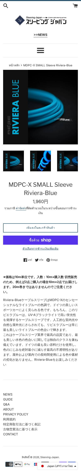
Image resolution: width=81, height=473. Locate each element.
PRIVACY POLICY (15, 414)
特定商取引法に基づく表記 (21, 424)
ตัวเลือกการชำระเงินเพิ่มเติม (40, 248)
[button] (57, 466)
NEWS (7, 394)
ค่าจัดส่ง (21, 208)
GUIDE (8, 399)
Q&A (6, 404)
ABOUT (8, 409)
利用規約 (9, 419)
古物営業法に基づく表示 (20, 429)
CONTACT (10, 434)
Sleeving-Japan (49, 457)
